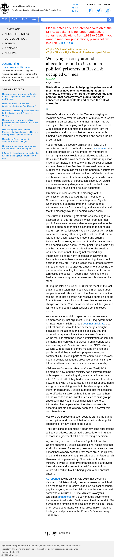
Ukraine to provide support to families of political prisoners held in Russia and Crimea (19, 96)
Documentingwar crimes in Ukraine (15, 65)
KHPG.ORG (66, 42)
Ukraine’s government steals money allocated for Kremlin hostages (19, 147)
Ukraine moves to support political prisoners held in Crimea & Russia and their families (20, 122)
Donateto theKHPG (75, 7)
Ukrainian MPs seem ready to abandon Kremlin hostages (16, 140)
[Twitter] (54, 533)
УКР (4, 19)
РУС (25, 19)
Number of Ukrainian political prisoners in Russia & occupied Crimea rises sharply (20, 113)
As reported (53, 478)
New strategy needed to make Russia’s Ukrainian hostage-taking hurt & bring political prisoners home (20, 132)
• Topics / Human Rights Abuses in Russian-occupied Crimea (78, 52)
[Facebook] (47, 533)
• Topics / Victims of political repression (66, 49)
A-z (34, 19)
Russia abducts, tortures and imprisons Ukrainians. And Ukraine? (19, 105)
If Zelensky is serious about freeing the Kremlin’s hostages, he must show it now (20, 155)
